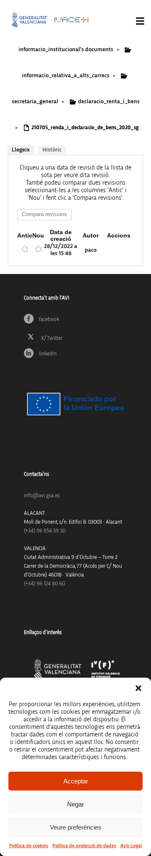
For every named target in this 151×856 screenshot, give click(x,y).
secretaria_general (35, 101)
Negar (75, 804)
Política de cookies (28, 845)
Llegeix (21, 150)
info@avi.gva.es (42, 495)
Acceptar (75, 781)
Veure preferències (76, 827)
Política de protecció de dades (84, 845)
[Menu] (140, 21)
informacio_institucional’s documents (65, 49)
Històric (52, 150)
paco (90, 250)
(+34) (44, 531)
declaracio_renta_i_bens (109, 101)
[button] (138, 688)
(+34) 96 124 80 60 (44, 584)
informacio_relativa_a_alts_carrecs (65, 75)
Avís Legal (131, 845)
